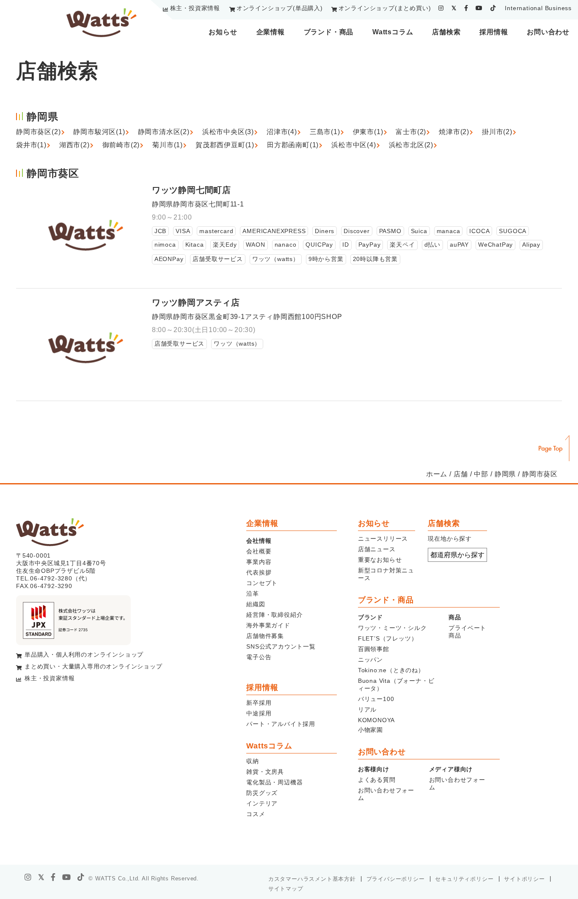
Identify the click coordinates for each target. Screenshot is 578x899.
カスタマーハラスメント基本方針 (312, 879)
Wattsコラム (392, 32)
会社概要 (258, 551)
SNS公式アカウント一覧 (281, 646)
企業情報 (270, 32)
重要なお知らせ (380, 559)
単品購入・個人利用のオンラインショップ (84, 654)
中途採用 (258, 713)
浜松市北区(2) (411, 144)
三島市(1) (325, 131)
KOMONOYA (376, 720)
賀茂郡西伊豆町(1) (224, 144)
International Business (538, 8)
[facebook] (466, 8)
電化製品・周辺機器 (274, 782)
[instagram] (441, 8)
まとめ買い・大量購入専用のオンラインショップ (93, 666)
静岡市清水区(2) (164, 131)
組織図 (255, 604)
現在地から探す (450, 538)
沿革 (252, 593)
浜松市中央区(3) (228, 131)
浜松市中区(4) (353, 144)
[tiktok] (493, 8)
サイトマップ (285, 888)
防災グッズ (262, 792)
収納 (252, 761)
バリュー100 (376, 699)
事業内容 (258, 561)
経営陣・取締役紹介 (274, 614)
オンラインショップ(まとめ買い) (385, 8)
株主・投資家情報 (195, 8)
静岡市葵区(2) (38, 131)
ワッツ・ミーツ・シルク (392, 627)
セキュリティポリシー (464, 879)
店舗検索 (446, 32)
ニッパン (370, 659)
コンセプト (262, 583)
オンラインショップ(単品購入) (280, 8)
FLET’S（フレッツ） (388, 638)
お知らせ (223, 32)
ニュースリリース (383, 538)
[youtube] (479, 8)
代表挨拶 (258, 572)
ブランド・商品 (329, 32)
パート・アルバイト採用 (280, 723)
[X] (41, 877)
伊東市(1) (368, 131)
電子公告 (258, 657)
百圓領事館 (373, 649)
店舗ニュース (377, 549)
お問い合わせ (548, 32)
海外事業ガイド (268, 625)
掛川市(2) (497, 131)
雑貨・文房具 (265, 771)
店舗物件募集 (265, 635)
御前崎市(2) (121, 144)
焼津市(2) (454, 131)
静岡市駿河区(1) (99, 131)
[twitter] (454, 8)
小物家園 (370, 729)
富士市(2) (411, 131)
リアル (367, 709)
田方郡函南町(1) (293, 144)
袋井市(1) (31, 144)
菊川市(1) (167, 144)
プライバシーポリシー (395, 879)
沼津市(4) (282, 131)
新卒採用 (258, 702)
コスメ (255, 814)
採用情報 (493, 32)
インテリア (262, 803)
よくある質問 (377, 779)
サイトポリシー (524, 879)
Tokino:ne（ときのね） (391, 670)
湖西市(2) (74, 144)
